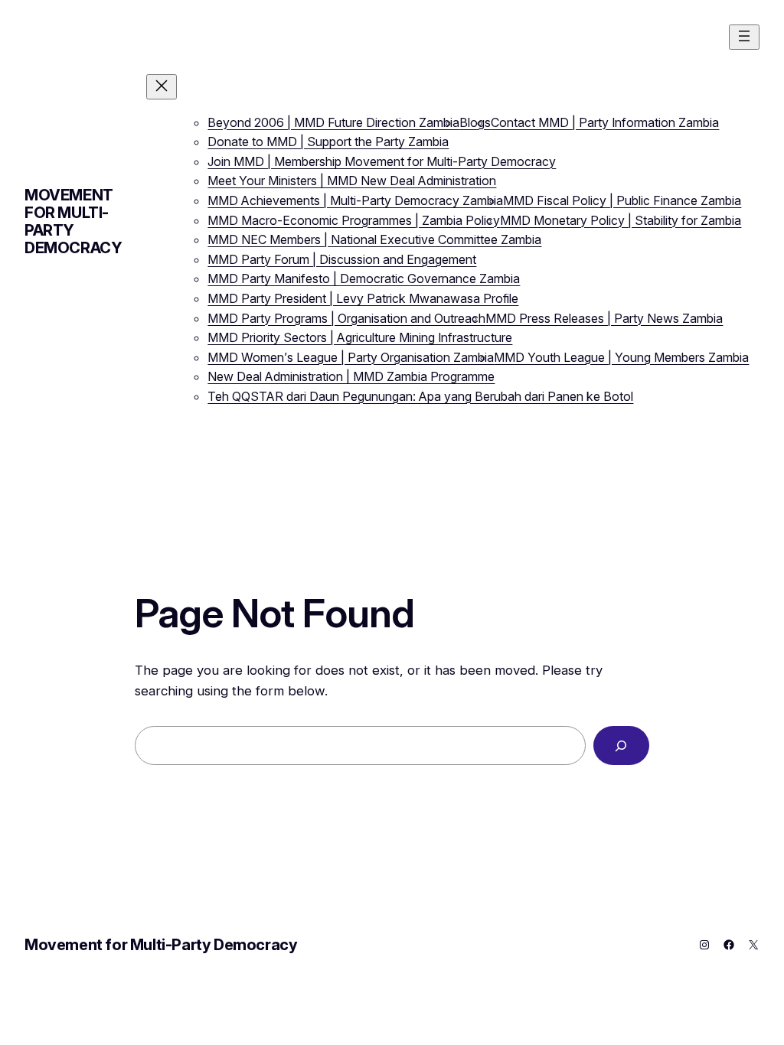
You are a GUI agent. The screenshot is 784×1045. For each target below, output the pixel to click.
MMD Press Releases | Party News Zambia (604, 318)
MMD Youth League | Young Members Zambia (621, 357)
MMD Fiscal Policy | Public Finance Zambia (622, 200)
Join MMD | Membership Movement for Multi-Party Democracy (381, 161)
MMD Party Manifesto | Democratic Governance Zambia (363, 278)
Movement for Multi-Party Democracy (73, 221)
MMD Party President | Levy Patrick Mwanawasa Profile (362, 298)
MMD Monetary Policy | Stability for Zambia (620, 220)
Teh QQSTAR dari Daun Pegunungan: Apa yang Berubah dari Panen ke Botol (420, 396)
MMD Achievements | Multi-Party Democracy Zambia (355, 200)
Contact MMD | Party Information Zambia (605, 122)
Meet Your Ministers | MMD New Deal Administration (351, 180)
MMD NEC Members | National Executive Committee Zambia (374, 239)
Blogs (475, 122)
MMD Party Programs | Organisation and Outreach (346, 318)
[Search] (621, 745)
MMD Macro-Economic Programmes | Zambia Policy (353, 220)
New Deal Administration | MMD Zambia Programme (351, 376)
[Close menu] (161, 86)
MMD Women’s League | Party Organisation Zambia (350, 357)
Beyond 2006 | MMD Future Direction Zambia (333, 122)
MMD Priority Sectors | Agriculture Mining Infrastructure (359, 337)
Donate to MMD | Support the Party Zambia (328, 141)
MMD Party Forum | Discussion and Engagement (341, 259)
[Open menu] (744, 37)
